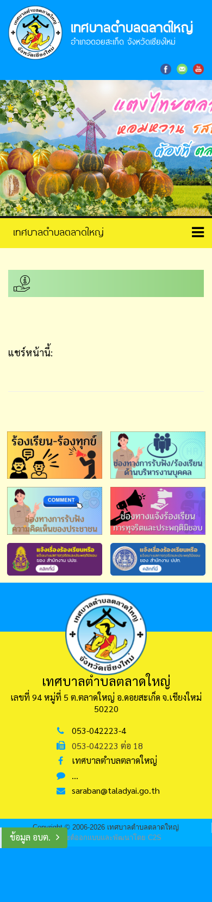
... (75, 775)
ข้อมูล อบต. (30, 837)
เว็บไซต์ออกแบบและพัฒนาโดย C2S (106, 837)
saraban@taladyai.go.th (116, 790)
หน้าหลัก (54, 232)
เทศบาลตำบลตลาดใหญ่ (114, 760)
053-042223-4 (99, 730)
